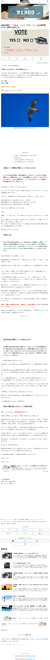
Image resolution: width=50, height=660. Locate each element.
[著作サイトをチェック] (13, 540)
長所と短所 (10, 523)
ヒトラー (10, 521)
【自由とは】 (18, 157)
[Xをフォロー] (37, 540)
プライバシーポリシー (25, 653)
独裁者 (34, 521)
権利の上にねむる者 (22, 521)
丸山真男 (15, 521)
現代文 (39, 521)
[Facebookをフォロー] (25, 544)
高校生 (28, 519)
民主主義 (29, 521)
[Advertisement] (25, 140)
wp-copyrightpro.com (30, 658)
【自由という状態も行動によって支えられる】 (25, 155)
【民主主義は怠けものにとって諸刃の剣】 (24, 161)
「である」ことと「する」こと (7, 519)
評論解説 (23, 519)
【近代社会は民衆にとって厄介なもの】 (24, 159)
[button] (41, 533)
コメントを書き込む (25, 635)
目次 (23, 152)
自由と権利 (44, 521)
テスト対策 (17, 519)
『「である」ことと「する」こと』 (38, 519)
